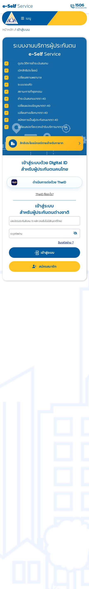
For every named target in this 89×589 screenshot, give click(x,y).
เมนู (28, 18)
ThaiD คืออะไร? (45, 194)
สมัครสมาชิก (46, 266)
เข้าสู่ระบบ (23, 29)
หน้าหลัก (8, 29)
